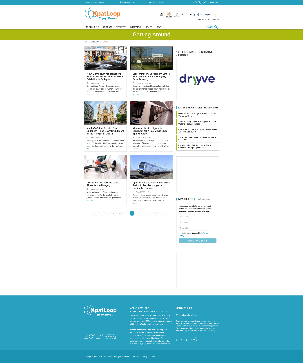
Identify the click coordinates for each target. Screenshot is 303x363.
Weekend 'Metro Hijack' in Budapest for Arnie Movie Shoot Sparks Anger (150, 131)
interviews (135, 27)
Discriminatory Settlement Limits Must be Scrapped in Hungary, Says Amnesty (151, 77)
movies (148, 27)
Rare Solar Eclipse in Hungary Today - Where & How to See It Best (197, 130)
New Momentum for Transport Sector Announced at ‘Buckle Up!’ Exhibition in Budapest (105, 77)
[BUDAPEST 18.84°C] (128, 4)
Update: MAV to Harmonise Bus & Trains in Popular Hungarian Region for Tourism (151, 185)
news (158, 27)
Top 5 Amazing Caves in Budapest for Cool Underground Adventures (197, 122)
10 (156, 213)
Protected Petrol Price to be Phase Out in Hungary (102, 184)
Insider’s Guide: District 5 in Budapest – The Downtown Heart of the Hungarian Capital (105, 131)
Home (86, 42)
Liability (144, 357)
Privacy (152, 357)
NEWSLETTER (214, 2)
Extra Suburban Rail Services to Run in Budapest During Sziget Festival (194, 146)
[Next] (162, 213)
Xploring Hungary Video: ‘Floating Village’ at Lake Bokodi (197, 138)
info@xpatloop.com (191, 315)
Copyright (135, 357)
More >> (90, 94)
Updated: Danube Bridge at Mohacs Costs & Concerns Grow (197, 114)
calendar (107, 27)
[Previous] (95, 213)
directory (121, 27)
